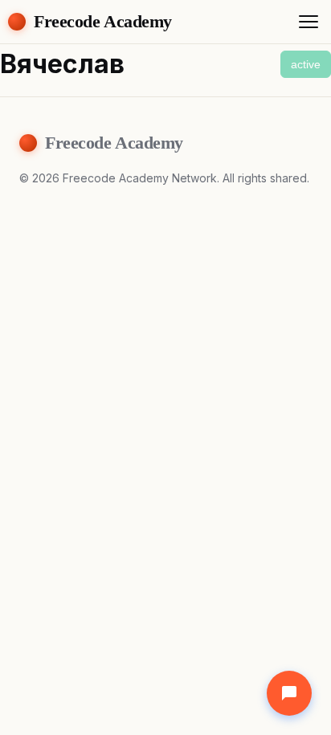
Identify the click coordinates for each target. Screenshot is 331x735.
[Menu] (308, 22)
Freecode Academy (103, 21)
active (306, 64)
